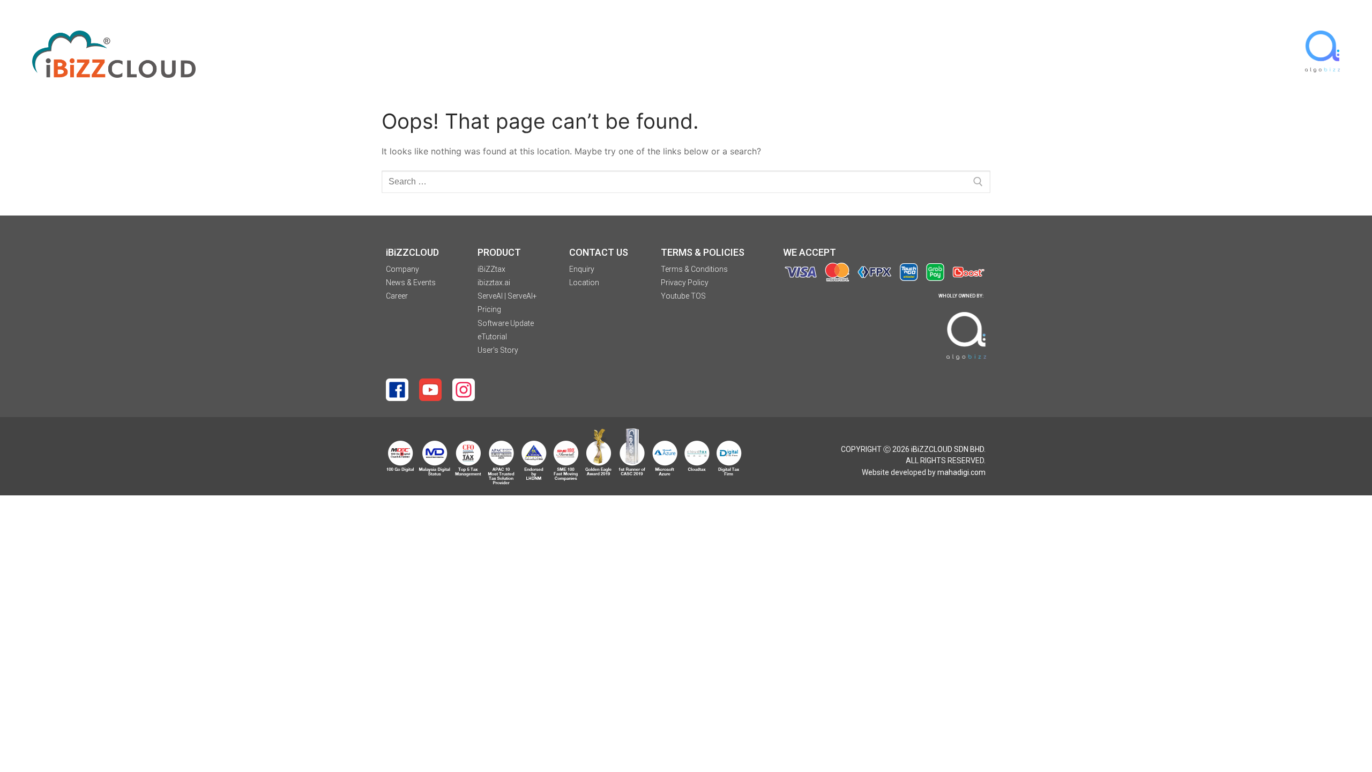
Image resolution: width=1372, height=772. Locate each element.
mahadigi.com (961, 472)
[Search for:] (686, 181)
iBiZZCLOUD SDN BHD (947, 449)
